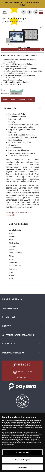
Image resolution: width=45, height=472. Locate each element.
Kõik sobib (22, 467)
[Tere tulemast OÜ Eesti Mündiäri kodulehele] (29, 12)
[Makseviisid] (22, 386)
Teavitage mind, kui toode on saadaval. (18, 100)
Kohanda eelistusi (22, 452)
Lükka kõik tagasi (22, 460)
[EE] (4, 12)
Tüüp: (3, 90)
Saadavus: (5, 94)
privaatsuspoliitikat (8, 444)
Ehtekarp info (10, 108)
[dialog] (22, 442)
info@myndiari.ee (25, 371)
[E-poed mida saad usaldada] (22, 401)
